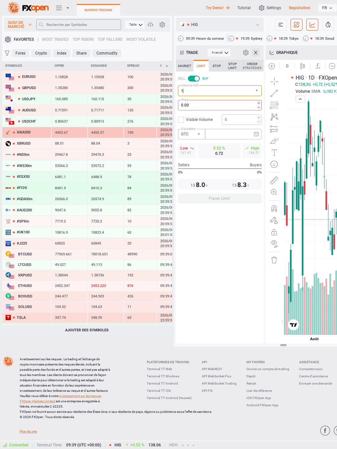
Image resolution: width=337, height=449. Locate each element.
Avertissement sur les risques (80, 396)
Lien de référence (259, 390)
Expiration (188, 128)
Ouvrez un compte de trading (267, 369)
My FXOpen (255, 362)
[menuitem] (134, 25)
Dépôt (250, 376)
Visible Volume (199, 119)
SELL (181, 78)
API (204, 362)
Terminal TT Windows (163, 376)
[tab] (184, 66)
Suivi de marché (16, 24)
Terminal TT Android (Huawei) (169, 398)
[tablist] (220, 133)
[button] (257, 91)
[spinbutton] (220, 105)
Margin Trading (98, 10)
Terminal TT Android (162, 383)
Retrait (251, 383)
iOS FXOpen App (258, 398)
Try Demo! (214, 8)
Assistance (309, 362)
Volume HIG (190, 85)
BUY (205, 78)
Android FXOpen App (262, 405)
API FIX (207, 390)
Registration (299, 8)
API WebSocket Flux (216, 376)
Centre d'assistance (313, 376)
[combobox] (220, 90)
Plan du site (28, 431)
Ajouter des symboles (87, 330)
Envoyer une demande (315, 383)
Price (184, 100)
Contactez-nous (311, 369)
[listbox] (327, 8)
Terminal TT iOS (159, 390)
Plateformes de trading (168, 362)
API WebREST (212, 369)
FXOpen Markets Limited (37, 401)
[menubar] (134, 25)
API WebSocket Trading (219, 383)
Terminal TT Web (159, 369)
